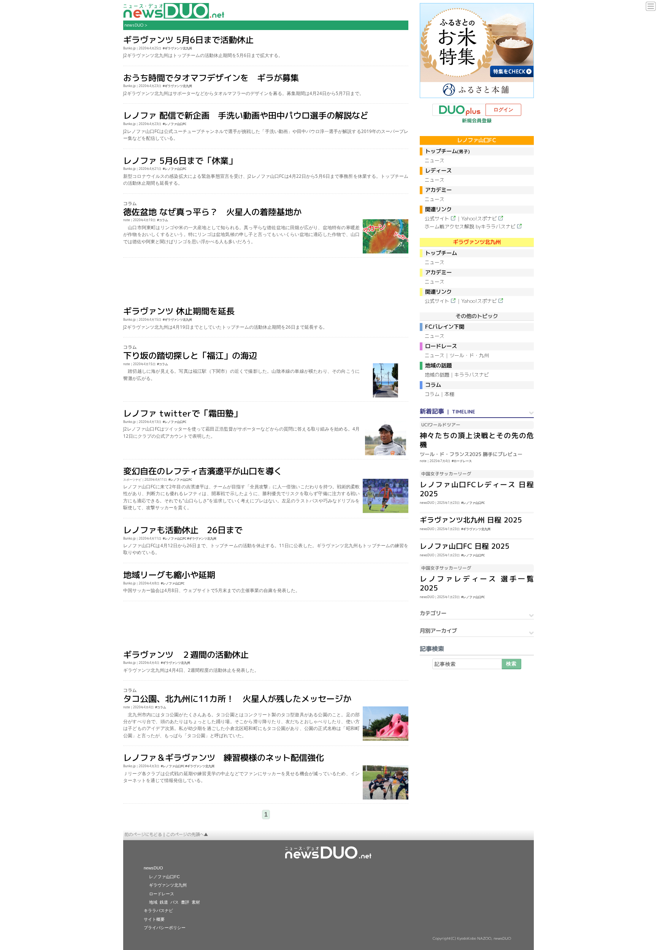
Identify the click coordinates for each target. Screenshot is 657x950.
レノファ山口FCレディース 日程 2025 (477, 489)
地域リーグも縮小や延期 (169, 575)
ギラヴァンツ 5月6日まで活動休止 (188, 40)
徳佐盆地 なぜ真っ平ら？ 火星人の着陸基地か (212, 211)
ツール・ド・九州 (469, 355)
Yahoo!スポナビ (479, 218)
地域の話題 (437, 374)
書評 (185, 902)
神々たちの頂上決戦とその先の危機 (477, 440)
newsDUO (133, 25)
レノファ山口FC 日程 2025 (464, 546)
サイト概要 (154, 919)
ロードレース (161, 893)
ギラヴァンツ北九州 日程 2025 (471, 520)
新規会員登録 (477, 120)
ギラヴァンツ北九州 (168, 885)
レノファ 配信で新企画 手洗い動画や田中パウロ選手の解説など (245, 115)
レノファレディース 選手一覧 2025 (477, 583)
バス (174, 902)
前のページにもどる (143, 834)
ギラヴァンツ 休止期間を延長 (179, 311)
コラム (432, 394)
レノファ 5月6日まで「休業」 (180, 160)
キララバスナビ (471, 374)
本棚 (449, 394)
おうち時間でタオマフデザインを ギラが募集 (211, 78)
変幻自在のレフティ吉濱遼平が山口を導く (202, 471)
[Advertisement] (266, 282)
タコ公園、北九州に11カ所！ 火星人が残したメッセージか (237, 699)
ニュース (434, 160)
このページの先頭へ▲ (187, 834)
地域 (153, 902)
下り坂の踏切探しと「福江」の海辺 (190, 355)
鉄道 (164, 902)
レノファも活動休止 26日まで (183, 530)
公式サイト (437, 218)
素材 (196, 902)
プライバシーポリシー (165, 927)
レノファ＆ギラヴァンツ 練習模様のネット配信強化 (223, 757)
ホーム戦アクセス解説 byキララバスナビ (470, 226)
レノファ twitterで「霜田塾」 (182, 413)
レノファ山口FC (164, 876)
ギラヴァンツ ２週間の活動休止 (186, 654)
